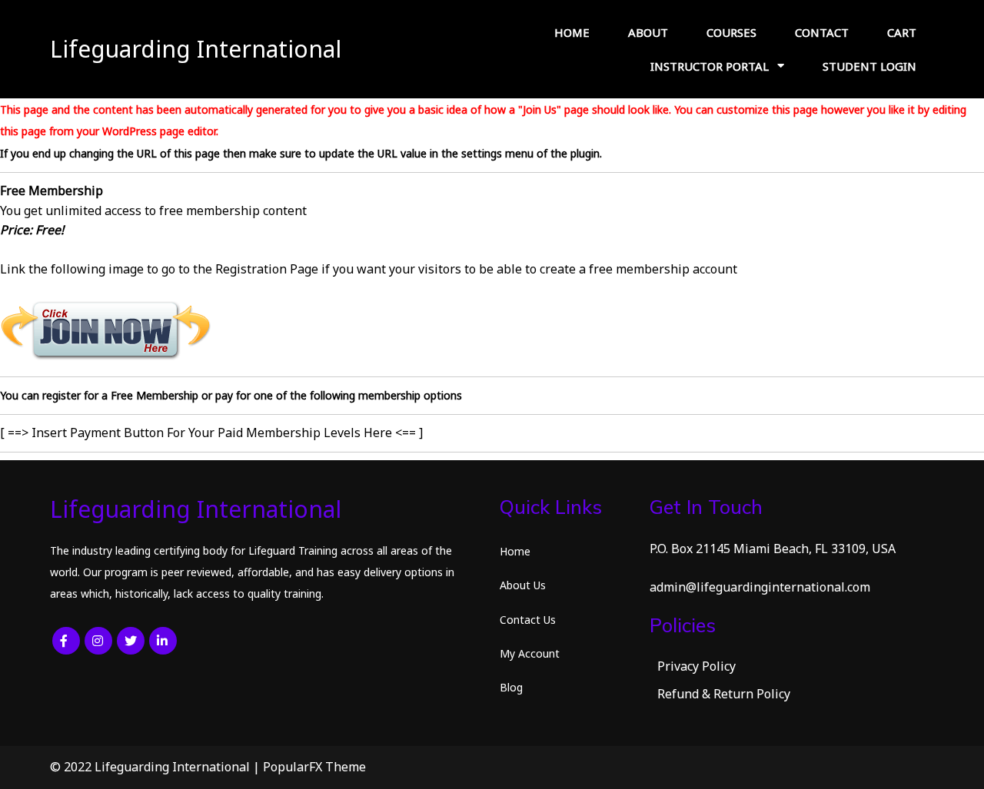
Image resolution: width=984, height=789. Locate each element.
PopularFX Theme (314, 766)
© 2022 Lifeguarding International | (156, 766)
